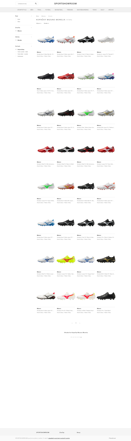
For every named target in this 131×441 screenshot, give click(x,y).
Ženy (19, 21)
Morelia (20, 40)
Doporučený (21, 49)
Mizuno (20, 31)
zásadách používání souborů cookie (59, 438)
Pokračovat (112, 438)
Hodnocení (20, 56)
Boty (37, 16)
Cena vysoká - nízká (23, 51)
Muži (19, 19)
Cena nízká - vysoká (23, 54)
